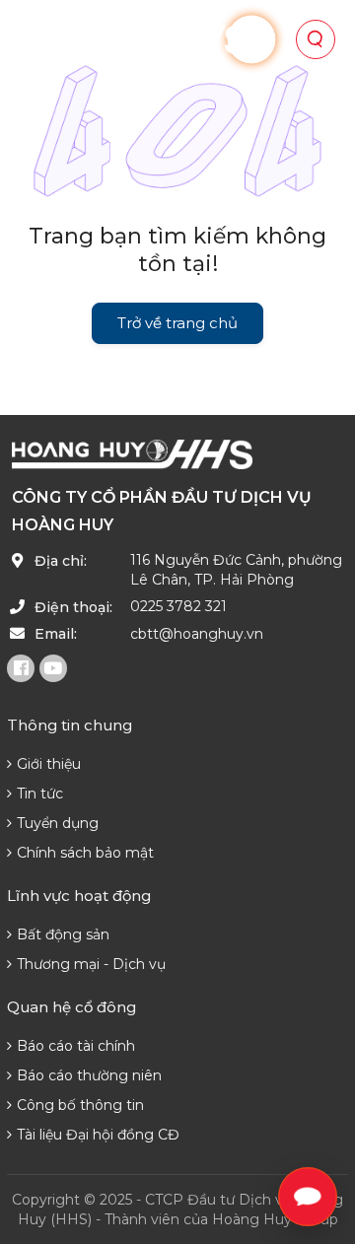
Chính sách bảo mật (85, 853)
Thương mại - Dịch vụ (91, 964)
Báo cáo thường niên (89, 1075)
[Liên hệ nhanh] (307, 1196)
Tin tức (40, 793)
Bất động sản (63, 934)
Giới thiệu (49, 764)
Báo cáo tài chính (76, 1046)
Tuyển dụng (58, 823)
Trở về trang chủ (177, 322)
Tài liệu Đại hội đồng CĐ (98, 1134)
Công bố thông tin (80, 1105)
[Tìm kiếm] (315, 39)
